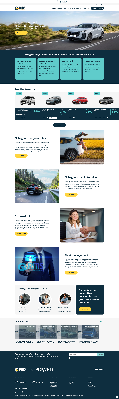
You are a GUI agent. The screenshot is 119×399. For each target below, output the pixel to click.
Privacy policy (57, 395)
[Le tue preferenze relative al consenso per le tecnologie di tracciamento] (117, 397)
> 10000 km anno (54, 381)
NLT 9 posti (71, 384)
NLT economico (72, 381)
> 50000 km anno (54, 386)
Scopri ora (21, 155)
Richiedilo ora (85, 309)
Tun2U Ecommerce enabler (78, 395)
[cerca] (88, 8)
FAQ (93, 4)
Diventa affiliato (91, 388)
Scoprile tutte (59, 125)
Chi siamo (89, 4)
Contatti (89, 382)
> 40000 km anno (54, 385)
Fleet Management (92, 386)
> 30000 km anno (54, 384)
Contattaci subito (21, 233)
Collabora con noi (91, 385)
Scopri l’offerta (21, 32)
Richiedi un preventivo (97, 8)
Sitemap (89, 384)
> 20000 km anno (54, 382)
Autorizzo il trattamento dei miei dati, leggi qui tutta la (83, 358)
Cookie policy (62, 395)
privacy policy (93, 358)
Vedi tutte (102, 321)
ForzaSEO (71, 395)
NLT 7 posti (71, 382)
